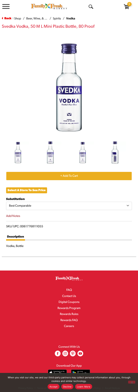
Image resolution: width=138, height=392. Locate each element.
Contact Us (69, 296)
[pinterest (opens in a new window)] (73, 354)
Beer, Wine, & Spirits (39, 18)
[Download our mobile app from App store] (57, 372)
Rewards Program (69, 308)
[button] (18, 153)
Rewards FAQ (69, 320)
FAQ (69, 290)
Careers (69, 326)
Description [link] (15, 236)
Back (7, 18)
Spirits (57, 18)
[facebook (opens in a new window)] (58, 354)
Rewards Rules (69, 314)
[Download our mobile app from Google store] (80, 372)
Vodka (70, 18)
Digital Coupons (69, 302)
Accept (53, 386)
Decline (67, 386)
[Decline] (131, 382)
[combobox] (69, 206)
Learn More (83, 386)
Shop (17, 18)
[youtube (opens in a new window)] (80, 354)
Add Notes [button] (13, 216)
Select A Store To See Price (27, 190)
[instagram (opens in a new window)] (65, 354)
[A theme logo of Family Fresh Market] (49, 6)
